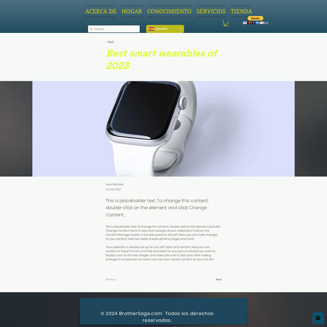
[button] (226, 23)
